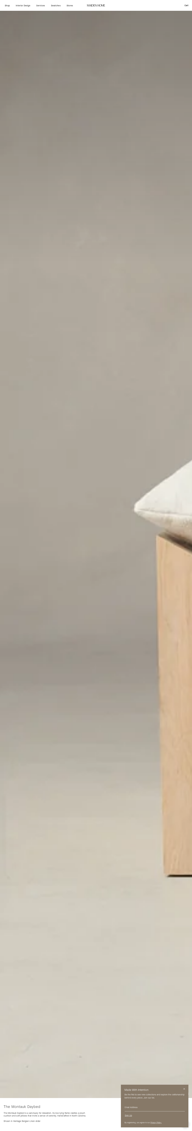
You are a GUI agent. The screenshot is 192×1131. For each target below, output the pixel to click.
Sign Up (128, 1115)
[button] (7, 5)
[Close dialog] (184, 1089)
